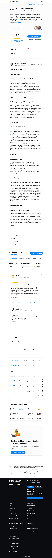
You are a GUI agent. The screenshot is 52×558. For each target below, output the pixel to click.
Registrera (30, 486)
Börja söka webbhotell (19, 452)
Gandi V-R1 (13, 380)
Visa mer (19, 22)
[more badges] (41, 29)
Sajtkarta (11, 510)
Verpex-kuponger (13, 551)
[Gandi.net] (12, 9)
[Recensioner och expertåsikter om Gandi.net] (11, 29)
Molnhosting (30, 523)
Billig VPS (29, 520)
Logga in (39, 486)
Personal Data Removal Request (16, 523)
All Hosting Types (31, 505)
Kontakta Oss (12, 508)
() (32, 302)
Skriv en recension (37, 253)
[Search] (40, 2)
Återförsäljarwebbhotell (32, 528)
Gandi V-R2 (13, 385)
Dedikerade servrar (31, 526)
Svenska (38, 266)
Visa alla (12, 56)
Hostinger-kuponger (13, 546)
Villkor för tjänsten (13, 528)
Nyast (23, 267)
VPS (32, 143)
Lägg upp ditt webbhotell (14, 515)
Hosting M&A (34, 497)
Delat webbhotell (31, 513)
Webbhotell (29, 508)
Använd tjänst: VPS (15, 297)
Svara (14, 302)
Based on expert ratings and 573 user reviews (17, 41)
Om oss (10, 505)
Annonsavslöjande (39, 4)
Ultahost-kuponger (13, 548)
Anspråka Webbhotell (14, 518)
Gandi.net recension (24, 9)
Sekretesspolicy (12, 526)
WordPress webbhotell (32, 510)
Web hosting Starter (15, 349)
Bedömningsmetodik (31, 4)
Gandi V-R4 (13, 390)
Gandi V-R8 (13, 396)
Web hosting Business (15, 365)
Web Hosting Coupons (14, 538)
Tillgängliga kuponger (34, 39)
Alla (11, 266)
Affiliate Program (13, 513)
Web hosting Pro (14, 360)
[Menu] (42, 2)
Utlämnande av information (15, 520)
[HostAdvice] (14, 2)
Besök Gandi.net (34, 36)
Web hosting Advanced (15, 355)
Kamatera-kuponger (13, 541)
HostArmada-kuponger (14, 543)
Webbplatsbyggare (31, 531)
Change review (22, 302)
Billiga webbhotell (31, 515)
